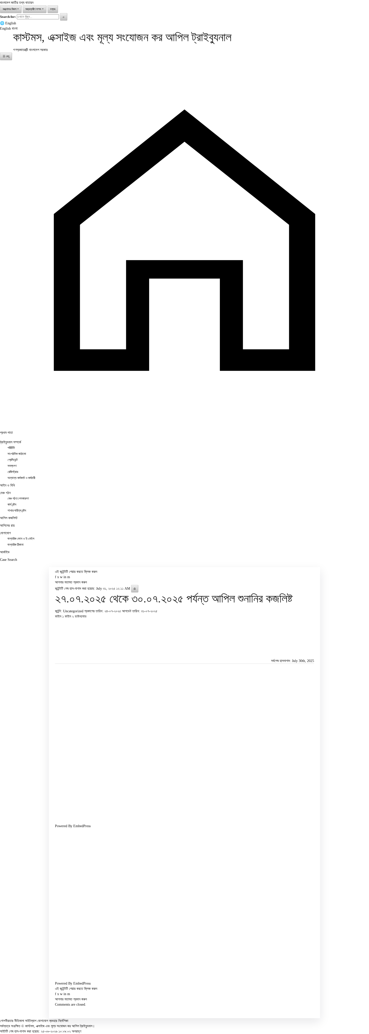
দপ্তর (52, 9)
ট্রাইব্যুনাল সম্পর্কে (10, 442)
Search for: (8, 17)
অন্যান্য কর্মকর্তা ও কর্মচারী (21, 478)
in (65, 577)
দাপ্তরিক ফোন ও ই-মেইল (21, 538)
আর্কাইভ (5, 552)
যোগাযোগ (5, 533)
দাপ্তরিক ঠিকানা (16, 544)
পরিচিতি (11, 448)
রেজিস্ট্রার (13, 472)
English (10, 23)
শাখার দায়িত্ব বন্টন (17, 510)
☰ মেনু (6, 56)
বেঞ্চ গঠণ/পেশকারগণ (18, 498)
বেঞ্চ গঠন (5, 493)
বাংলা (15, 28)
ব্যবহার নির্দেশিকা (58, 1021)
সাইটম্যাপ (30, 1021)
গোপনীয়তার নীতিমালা (12, 1021)
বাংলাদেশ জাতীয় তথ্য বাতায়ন (16, 3)
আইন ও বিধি (7, 485)
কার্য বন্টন (12, 504)
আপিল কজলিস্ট (9, 518)
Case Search (8, 560)
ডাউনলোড (81, 616)
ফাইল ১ (60, 616)
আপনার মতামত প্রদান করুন (71, 582)
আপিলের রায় (7, 525)
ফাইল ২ (70, 616)
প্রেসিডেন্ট (13, 460)
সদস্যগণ (12, 466)
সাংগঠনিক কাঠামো (17, 454)
